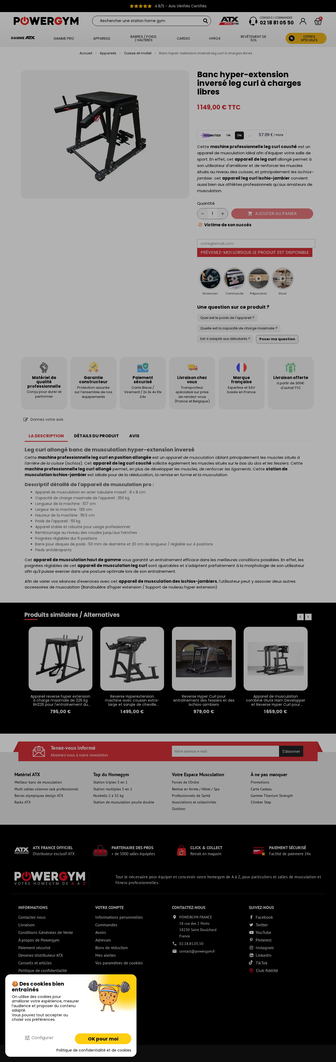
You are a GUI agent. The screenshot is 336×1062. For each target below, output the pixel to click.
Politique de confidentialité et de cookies (93, 1050)
